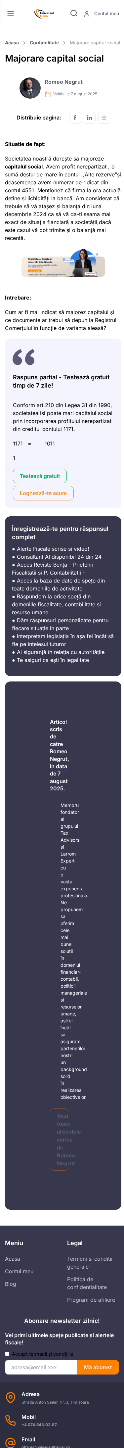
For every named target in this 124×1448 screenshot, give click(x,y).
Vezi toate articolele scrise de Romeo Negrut (63, 1139)
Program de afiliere (91, 1299)
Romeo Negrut (64, 81)
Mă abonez (98, 1367)
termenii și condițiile (51, 1354)
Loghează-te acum (43, 493)
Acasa (12, 42)
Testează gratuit (40, 476)
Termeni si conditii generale (89, 1262)
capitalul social (24, 166)
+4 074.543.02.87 (39, 1424)
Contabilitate (44, 42)
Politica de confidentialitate (87, 1283)
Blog (10, 1284)
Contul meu (106, 13)
